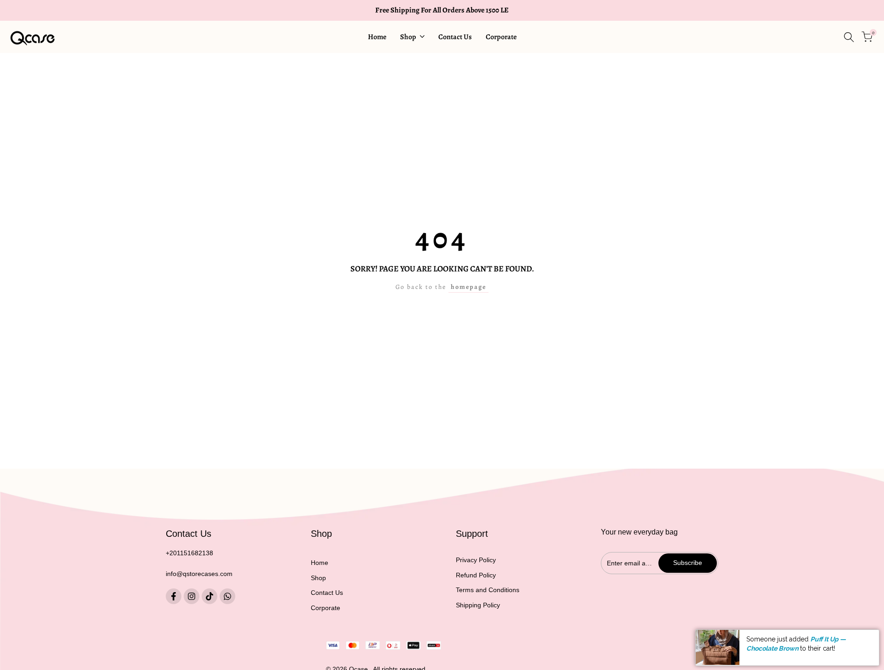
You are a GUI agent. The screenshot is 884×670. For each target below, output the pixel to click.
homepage (468, 286)
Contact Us (327, 592)
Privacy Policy (476, 560)
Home (319, 562)
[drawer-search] (849, 37)
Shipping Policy (478, 605)
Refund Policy (476, 575)
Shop (318, 578)
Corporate (325, 607)
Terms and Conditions (487, 590)
